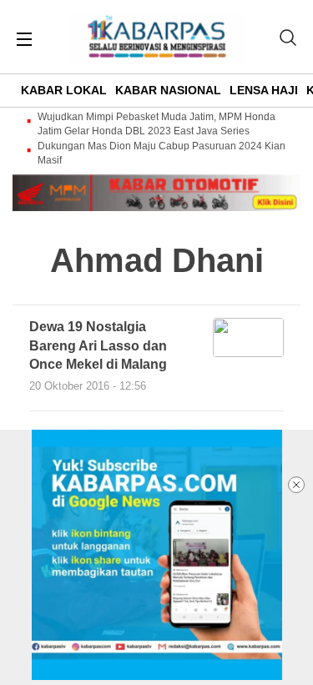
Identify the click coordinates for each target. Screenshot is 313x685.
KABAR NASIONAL (168, 90)
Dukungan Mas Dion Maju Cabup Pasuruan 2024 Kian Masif (161, 153)
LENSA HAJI (264, 90)
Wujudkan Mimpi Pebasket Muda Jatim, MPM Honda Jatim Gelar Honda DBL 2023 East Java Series (156, 124)
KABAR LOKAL (64, 90)
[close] (296, 484)
